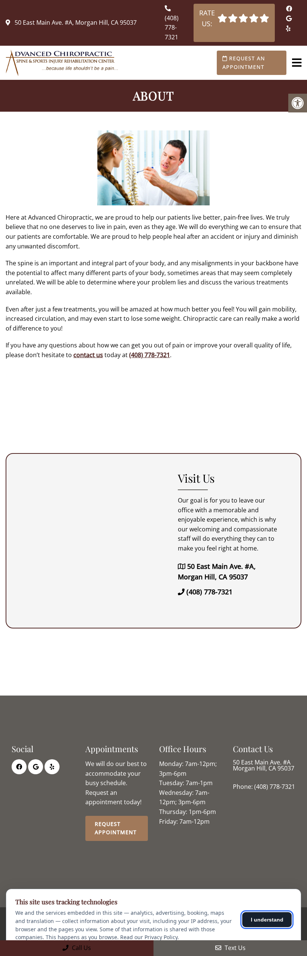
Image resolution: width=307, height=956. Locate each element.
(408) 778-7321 (172, 27)
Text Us (234, 948)
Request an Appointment (243, 62)
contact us (88, 355)
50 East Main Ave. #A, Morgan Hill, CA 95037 (75, 22)
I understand (267, 920)
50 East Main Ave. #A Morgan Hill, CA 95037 (263, 765)
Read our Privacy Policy (148, 937)
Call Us (80, 948)
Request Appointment (116, 828)
